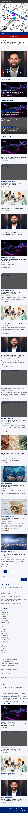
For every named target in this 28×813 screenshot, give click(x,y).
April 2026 (3, 610)
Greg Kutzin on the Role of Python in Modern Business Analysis (12, 129)
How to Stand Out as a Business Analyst (12, 208)
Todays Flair (4, 680)
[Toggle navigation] (3, 33)
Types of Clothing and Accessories (9, 451)
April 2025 (3, 631)
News (2, 667)
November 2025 (5, 618)
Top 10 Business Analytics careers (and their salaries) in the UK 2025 (13, 93)
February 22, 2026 (5, 390)
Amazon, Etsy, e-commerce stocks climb (12, 388)
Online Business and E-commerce (8, 386)
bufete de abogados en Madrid (12, 696)
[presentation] (24, 49)
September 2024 (5, 645)
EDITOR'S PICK (6, 80)
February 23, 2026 (7, 75)
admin (13, 75)
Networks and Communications (8, 551)
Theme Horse (9, 810)
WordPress (24, 810)
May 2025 (3, 629)
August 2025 (4, 624)
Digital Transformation (9, 69)
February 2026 (4, 612)
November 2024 (5, 641)
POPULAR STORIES (7, 137)
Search (3, 576)
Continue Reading (5, 270)
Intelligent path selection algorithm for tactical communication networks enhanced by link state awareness (13, 554)
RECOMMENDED (6, 703)
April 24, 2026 (4, 210)
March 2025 (4, 633)
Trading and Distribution (7, 418)
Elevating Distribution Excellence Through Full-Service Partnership (13, 421)
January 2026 (4, 614)
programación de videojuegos (12, 687)
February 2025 (4, 635)
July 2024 (3, 648)
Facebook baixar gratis (17, 808)
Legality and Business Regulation (9, 663)
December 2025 (5, 616)
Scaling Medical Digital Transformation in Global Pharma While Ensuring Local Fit (13, 43)
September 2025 (5, 622)
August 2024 (4, 646)
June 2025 (3, 628)
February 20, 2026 (5, 557)
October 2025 (4, 620)
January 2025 (4, 637)
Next (22, 571)
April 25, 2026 (5, 132)
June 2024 (3, 650)
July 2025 (3, 626)
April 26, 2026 (5, 95)
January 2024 (4, 652)
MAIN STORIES (6, 49)
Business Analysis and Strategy (9, 90)
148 (17, 571)
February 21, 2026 (5, 423)
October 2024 (4, 643)
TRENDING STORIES (7, 100)
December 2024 (5, 639)
